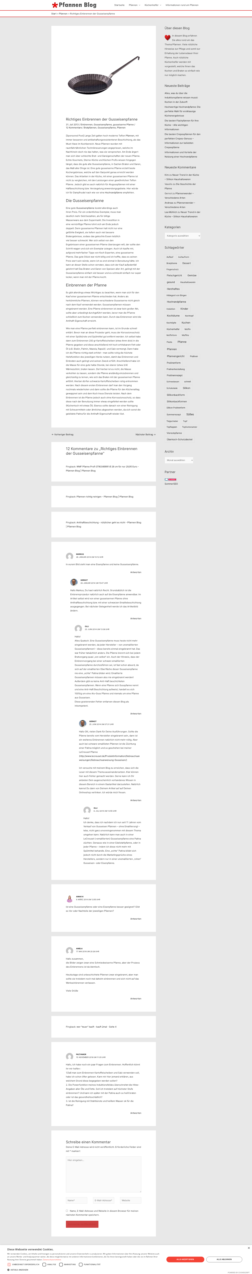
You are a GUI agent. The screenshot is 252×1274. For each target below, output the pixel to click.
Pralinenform (174, 362)
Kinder (184, 308)
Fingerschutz (172, 269)
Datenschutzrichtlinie (52, 1259)
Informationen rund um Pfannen (182, 5)
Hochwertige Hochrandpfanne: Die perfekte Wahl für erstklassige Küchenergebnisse (183, 111)
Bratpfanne (172, 263)
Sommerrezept (174, 414)
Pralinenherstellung (176, 369)
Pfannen (133, 5)
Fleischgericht (174, 275)
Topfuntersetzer (189, 427)
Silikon (186, 388)
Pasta (169, 342)
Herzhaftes (173, 288)
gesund (171, 282)
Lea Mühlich (171, 212)
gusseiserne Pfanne (123, 124)
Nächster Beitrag (146, 434)
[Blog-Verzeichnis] (170, 479)
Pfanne (182, 341)
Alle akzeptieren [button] (185, 1259)
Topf (185, 421)
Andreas (169, 202)
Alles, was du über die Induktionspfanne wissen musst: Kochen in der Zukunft (181, 97)
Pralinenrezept (175, 375)
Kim (167, 174)
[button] (84, 1270)
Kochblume (173, 315)
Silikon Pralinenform (176, 408)
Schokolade (172, 388)
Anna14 (79, 896)
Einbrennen (87, 124)
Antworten (135, 572)
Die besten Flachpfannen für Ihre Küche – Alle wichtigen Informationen (182, 125)
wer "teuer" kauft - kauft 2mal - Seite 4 (97, 1026)
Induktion (171, 309)
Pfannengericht (175, 356)
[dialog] (126, 1259)
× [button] (249, 1248)
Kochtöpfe (171, 323)
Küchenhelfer (152, 5)
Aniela (79, 948)
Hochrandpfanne (113, 192)
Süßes (190, 414)
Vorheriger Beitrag (62, 434)
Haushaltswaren (187, 282)
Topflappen (172, 427)
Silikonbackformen (177, 401)
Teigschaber (172, 421)
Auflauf (170, 257)
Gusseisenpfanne (103, 124)
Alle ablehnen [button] (224, 1259)
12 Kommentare (74, 127)
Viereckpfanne (174, 433)
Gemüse (192, 275)
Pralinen (194, 356)
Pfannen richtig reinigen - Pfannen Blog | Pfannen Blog (105, 496)
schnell (187, 381)
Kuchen (186, 322)
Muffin (188, 329)
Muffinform (172, 335)
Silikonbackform (176, 394)
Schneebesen (173, 381)
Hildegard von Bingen (177, 295)
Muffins (185, 335)
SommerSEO (171, 483)
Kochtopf (189, 316)
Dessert (186, 263)
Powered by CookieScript (239, 1272)
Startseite (119, 5)
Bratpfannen (90, 127)
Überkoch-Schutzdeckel (179, 439)
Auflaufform (183, 257)
